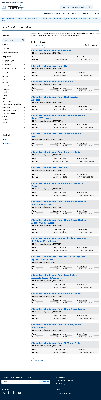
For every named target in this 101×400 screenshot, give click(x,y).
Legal (58, 389)
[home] (13, 7)
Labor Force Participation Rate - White (51, 168)
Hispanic (5, 119)
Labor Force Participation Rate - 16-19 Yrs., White (56, 343)
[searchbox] (77, 7)
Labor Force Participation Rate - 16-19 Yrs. (53, 81)
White (4, 98)
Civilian (4, 116)
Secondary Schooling (9, 110)
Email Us (8, 143)
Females (5, 92)
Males (4, 95)
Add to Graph (39, 46)
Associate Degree (8, 113)
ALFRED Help (60, 384)
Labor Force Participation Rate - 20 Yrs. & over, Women (59, 309)
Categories (73, 14)
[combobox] (77, 7)
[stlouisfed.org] (12, 3)
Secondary (6, 107)
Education (5, 89)
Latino (4, 122)
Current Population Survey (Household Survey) (62, 19)
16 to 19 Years (7, 101)
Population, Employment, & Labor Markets (31, 19)
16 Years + (6, 80)
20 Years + (6, 77)
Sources (84, 14)
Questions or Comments (64, 381)
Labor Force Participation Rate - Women (52, 50)
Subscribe (45, 382)
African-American (8, 86)
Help (6, 140)
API (64, 14)
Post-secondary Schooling (11, 104)
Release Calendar (52, 14)
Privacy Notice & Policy (64, 393)
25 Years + (6, 83)
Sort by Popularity (91, 45)
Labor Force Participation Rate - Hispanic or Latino (57, 152)
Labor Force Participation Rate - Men (50, 66)
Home (4, 19)
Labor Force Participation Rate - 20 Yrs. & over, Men (57, 293)
